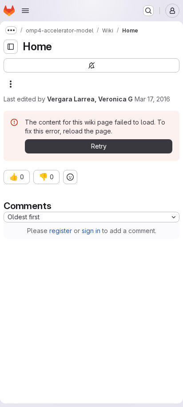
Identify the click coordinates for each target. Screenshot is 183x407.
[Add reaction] (70, 177)
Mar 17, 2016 (152, 99)
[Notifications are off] (91, 65)
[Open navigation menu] (25, 11)
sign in (91, 230)
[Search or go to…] (148, 10)
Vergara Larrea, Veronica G (90, 99)
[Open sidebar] (11, 47)
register (60, 230)
